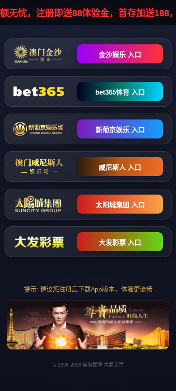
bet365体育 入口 (120, 92)
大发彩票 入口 (120, 242)
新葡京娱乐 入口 (120, 130)
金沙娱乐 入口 (120, 54)
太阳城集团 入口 (120, 205)
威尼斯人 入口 (120, 167)
